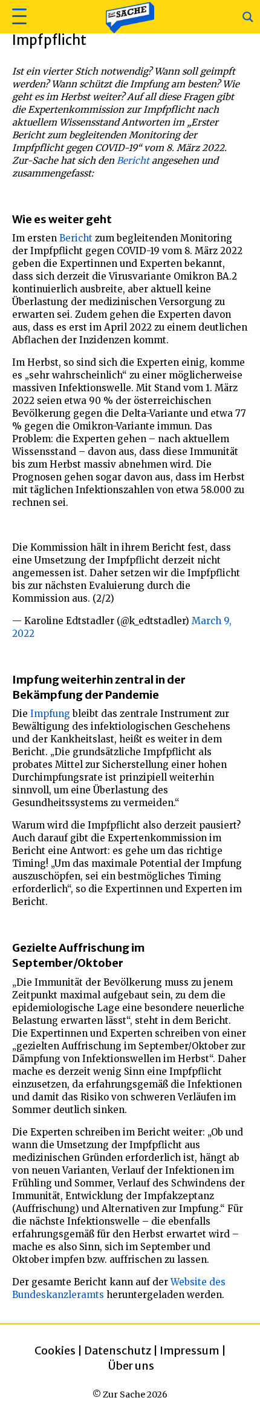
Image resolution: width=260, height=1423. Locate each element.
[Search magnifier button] (248, 17)
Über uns (131, 1366)
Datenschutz (117, 1350)
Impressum (189, 1350)
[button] (18, 16)
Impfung (50, 713)
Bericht (133, 160)
